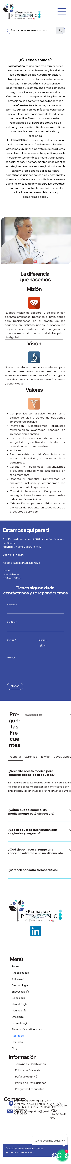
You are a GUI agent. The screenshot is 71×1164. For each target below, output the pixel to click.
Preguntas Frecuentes (29, 1089)
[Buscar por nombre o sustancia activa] (60, 30)
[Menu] (62, 11)
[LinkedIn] (35, 931)
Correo (11, 640)
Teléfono (42, 640)
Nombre (12, 604)
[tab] (15, 756)
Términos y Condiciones (30, 1064)
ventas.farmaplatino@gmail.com (35, 1111)
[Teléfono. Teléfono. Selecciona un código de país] (43, 646)
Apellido (12, 622)
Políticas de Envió (26, 1076)
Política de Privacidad (28, 1070)
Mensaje (11, 657)
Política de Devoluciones (30, 1082)
